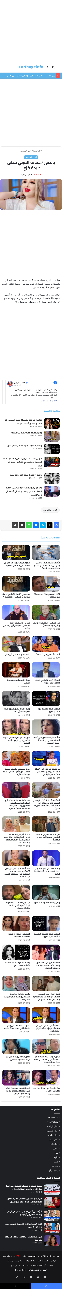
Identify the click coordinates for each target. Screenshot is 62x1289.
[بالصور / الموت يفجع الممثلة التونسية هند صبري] (16, 952)
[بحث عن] (53, 68)
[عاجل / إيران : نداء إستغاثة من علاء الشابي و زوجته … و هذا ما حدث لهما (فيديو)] (46, 1046)
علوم (56, 1157)
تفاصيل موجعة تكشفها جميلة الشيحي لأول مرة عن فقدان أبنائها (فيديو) (23, 422)
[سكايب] (43, 525)
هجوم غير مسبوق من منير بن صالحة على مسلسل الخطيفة (17, 564)
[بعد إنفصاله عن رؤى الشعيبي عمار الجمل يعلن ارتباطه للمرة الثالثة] (46, 858)
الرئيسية (36, 151)
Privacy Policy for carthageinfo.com (31, 1270)
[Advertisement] (31, 30)
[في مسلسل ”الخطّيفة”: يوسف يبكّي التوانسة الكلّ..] (46, 612)
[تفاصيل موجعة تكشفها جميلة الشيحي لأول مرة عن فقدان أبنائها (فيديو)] (52, 423)
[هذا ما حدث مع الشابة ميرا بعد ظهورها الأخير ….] (46, 1077)
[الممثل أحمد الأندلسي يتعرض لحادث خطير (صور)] (46, 670)
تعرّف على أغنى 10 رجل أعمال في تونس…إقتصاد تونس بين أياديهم (23, 1213)
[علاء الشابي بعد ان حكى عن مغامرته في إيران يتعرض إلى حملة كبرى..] (46, 1015)
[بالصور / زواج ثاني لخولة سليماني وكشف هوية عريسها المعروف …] (16, 983)
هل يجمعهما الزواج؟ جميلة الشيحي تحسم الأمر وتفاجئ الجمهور (48, 837)
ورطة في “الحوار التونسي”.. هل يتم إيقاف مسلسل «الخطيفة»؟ (16, 595)
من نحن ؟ (13, 1265)
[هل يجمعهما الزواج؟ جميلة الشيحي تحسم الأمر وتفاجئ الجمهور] (46, 824)
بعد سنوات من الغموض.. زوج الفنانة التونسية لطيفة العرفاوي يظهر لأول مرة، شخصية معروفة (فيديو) (17, 804)
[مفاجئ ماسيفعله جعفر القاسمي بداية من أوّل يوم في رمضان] (16, 612)
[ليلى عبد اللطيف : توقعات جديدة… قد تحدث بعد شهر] (52, 1240)
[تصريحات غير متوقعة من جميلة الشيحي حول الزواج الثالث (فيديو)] (16, 727)
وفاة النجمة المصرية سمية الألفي (18, 681)
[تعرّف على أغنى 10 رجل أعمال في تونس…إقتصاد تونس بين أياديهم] (52, 1215)
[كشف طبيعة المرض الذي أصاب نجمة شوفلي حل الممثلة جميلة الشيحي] (46, 727)
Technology (52, 1122)
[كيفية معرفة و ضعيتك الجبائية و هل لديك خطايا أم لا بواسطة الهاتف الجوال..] (52, 1189)
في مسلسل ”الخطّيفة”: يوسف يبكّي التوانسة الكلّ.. (46, 624)
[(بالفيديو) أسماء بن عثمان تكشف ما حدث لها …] (16, 923)
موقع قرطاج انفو (10, 1256)
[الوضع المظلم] (48, 68)
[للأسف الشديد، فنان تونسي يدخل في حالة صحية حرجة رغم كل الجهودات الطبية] (46, 552)
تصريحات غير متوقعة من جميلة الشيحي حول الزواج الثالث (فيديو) (16, 740)
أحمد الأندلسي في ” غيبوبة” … (46, 654)
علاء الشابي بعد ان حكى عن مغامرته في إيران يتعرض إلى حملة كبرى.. (48, 1028)
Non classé (53, 1117)
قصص (55, 1162)
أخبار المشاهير (26, 151)
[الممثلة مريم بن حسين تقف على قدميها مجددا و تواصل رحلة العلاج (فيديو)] (16, 1077)
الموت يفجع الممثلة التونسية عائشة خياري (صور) (47, 935)
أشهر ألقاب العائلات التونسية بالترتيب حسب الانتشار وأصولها (23, 1225)
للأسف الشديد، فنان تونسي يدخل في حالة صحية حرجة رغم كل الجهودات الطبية (47, 565)
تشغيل (55, 1148)
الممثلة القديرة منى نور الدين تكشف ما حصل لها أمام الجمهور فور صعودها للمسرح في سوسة (17, 873)
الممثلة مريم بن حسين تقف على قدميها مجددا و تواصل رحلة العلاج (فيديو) (18, 1090)
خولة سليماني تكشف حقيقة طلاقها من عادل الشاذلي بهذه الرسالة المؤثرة (16, 771)
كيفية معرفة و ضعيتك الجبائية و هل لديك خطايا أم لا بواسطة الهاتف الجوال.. (24, 1187)
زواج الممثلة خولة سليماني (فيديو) (26, 433)
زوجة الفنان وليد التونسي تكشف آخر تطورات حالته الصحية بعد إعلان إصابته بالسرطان (46, 996)
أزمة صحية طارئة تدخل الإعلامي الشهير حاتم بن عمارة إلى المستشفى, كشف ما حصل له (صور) (46, 804)
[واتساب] (29, 525)
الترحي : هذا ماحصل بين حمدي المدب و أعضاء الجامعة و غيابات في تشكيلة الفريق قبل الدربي (22, 462)
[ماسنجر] (36, 525)
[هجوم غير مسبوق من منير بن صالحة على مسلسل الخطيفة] (16, 552)
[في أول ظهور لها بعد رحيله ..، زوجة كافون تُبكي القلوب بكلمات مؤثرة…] (16, 892)
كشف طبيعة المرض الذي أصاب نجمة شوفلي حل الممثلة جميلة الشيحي (46, 740)
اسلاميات (54, 1144)
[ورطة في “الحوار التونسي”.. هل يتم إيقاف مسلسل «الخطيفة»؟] (16, 584)
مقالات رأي (53, 1170)
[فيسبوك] (56, 525)
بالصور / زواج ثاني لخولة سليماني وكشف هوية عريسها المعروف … (16, 996)
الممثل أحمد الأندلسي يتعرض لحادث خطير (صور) (47, 681)
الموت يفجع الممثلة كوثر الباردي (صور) (48, 710)
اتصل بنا (22, 1265)
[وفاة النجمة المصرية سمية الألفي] (16, 670)
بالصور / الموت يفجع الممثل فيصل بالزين (24, 446)
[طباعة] (15, 525)
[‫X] (49, 525)
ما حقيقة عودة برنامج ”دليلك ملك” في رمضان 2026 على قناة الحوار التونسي (47, 771)
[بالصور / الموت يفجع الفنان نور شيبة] (52, 478)
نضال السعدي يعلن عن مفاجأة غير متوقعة (47, 595)
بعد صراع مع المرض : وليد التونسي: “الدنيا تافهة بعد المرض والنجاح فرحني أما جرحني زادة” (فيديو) (23, 491)
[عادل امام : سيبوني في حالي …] (16, 644)
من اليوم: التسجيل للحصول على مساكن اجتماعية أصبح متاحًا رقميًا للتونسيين (24, 1200)
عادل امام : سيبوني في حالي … (16, 654)
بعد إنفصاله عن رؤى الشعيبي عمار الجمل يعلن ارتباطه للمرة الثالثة (47, 871)
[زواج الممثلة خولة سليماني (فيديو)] (52, 436)
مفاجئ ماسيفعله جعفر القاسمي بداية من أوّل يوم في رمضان (16, 625)
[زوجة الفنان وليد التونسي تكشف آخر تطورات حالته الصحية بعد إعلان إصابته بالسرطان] (46, 983)
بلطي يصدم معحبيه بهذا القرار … (46, 903)
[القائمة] (58, 68)
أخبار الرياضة (52, 1126)
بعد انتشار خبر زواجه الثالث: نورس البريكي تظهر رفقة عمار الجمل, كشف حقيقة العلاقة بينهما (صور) (17, 838)
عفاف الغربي (49, 510)
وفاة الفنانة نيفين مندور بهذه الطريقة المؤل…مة (17, 710)
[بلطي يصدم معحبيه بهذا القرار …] (46, 892)
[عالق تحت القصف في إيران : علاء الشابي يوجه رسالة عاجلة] (16, 1015)
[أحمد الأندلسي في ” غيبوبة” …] (46, 644)
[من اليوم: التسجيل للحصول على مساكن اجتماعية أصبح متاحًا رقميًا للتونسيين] (52, 1202)
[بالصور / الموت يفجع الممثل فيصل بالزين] (52, 449)
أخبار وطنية (53, 1139)
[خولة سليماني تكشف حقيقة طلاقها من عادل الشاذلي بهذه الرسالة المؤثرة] (16, 758)
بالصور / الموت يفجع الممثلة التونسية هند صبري (17, 964)
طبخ (56, 1153)
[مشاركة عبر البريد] (22, 525)
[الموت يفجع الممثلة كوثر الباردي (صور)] (46, 698)
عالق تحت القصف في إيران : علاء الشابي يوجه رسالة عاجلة (17, 1027)
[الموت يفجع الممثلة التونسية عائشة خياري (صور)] (46, 923)
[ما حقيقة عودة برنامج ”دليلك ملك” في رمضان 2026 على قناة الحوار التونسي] (46, 758)
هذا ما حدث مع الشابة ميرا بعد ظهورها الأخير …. (46, 1089)
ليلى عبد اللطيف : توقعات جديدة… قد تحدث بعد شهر (23, 1238)
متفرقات (54, 1166)
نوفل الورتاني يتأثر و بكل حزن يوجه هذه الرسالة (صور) (18, 1058)
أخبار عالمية (53, 1135)
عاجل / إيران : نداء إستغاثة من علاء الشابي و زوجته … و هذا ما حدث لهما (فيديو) (46, 1059)
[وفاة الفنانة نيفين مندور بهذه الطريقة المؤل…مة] (16, 698)
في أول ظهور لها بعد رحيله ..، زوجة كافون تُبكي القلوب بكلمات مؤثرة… (17, 905)
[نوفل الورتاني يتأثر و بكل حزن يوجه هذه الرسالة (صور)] (16, 1046)
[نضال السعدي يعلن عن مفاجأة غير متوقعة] (46, 584)
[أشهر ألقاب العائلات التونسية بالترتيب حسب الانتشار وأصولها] (52, 1228)
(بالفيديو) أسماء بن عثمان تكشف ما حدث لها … (19, 935)
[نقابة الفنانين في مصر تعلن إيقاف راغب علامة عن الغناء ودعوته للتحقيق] (46, 952)
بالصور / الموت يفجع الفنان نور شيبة (26, 475)
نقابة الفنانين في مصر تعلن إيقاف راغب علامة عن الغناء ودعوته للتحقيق (48, 965)
